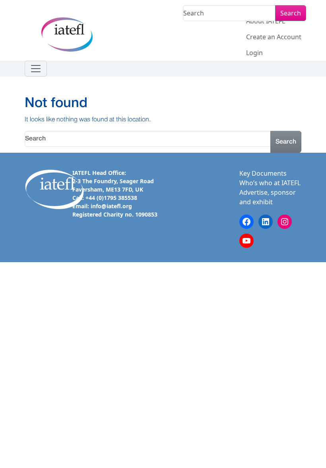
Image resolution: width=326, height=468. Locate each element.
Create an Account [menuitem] (273, 37)
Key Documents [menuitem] (263, 173)
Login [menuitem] (254, 52)
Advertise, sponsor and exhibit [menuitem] (267, 197)
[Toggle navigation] (36, 69)
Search (290, 13)
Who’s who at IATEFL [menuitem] (270, 182)
